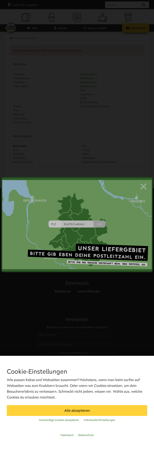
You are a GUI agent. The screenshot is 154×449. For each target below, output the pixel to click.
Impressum (67, 435)
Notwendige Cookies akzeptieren (59, 420)
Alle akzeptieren (77, 410)
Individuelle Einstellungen (99, 420)
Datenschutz (86, 435)
